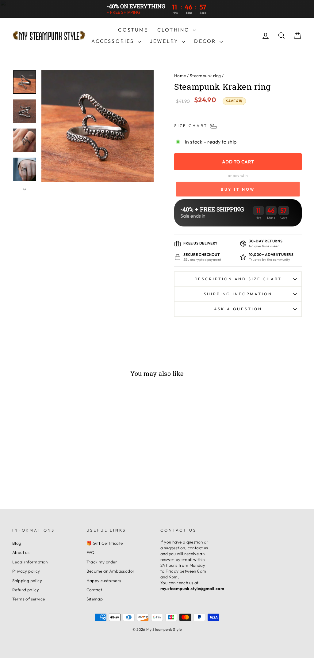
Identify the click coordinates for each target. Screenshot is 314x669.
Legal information (30, 562)
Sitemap (94, 599)
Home (180, 75)
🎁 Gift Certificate (104, 543)
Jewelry (165, 41)
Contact (94, 589)
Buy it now (238, 189)
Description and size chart (238, 278)
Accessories (113, 41)
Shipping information (238, 293)
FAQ (90, 552)
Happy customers (103, 580)
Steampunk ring (205, 75)
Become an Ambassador (110, 571)
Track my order (101, 562)
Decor (206, 41)
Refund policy (25, 589)
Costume (133, 30)
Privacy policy (26, 571)
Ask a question (238, 308)
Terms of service (28, 599)
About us (20, 552)
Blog (16, 543)
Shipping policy (27, 580)
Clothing (174, 30)
